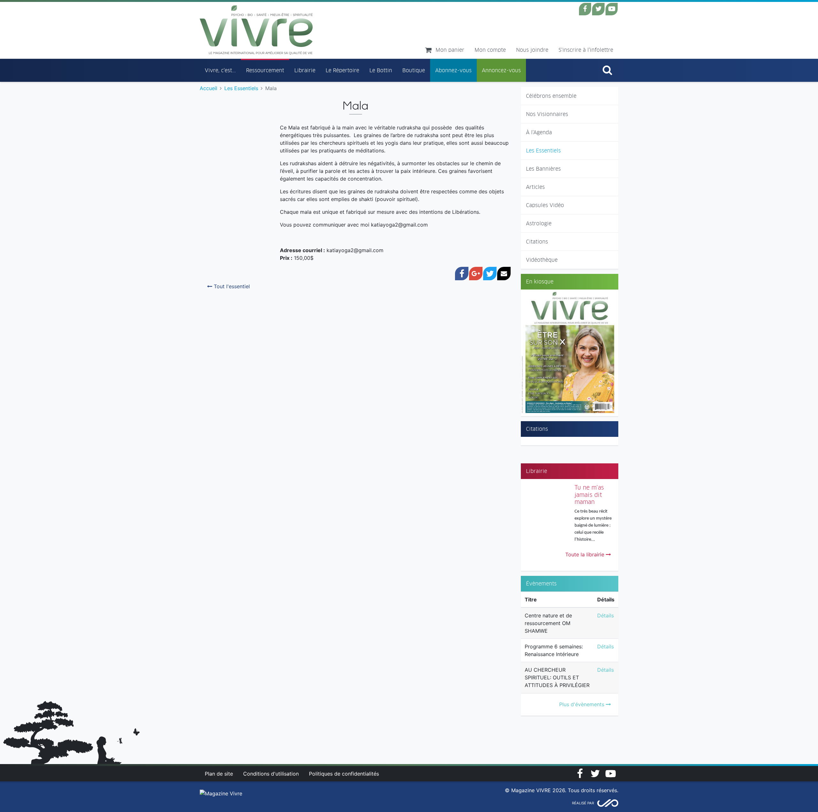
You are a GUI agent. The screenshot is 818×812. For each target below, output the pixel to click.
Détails (605, 615)
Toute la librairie (585, 554)
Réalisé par (583, 803)
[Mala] (208, 122)
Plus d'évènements (582, 704)
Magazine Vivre (256, 30)
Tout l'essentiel (231, 286)
